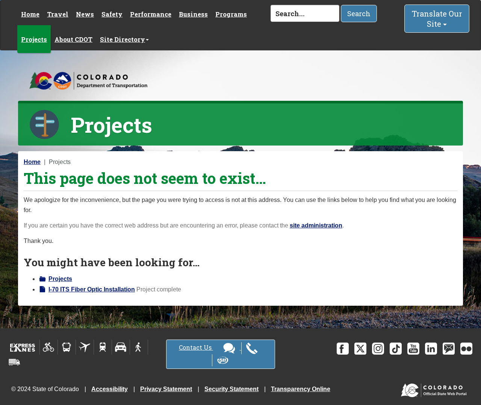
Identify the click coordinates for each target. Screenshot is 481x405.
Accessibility (109, 389)
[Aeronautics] (85, 347)
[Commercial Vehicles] (14, 362)
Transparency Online (300, 389)
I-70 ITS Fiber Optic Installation (91, 289)
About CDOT (73, 39)
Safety (112, 14)
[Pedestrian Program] (139, 347)
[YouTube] (413, 349)
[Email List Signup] (449, 349)
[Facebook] (343, 349)
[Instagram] (378, 349)
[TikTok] (396, 349)
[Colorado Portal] (435, 388)
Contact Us (196, 347)
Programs (231, 14)
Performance (150, 14)
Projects (34, 39)
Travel (57, 14)
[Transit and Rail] (66, 347)
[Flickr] (466, 349)
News (85, 14)
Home (30, 14)
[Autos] (121, 347)
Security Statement (231, 389)
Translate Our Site (437, 19)
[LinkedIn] (431, 349)
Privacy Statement (166, 389)
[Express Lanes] (23, 347)
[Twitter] (360, 349)
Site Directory (122, 39)
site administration (316, 225)
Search (359, 13)
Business (193, 14)
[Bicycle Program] (48, 347)
